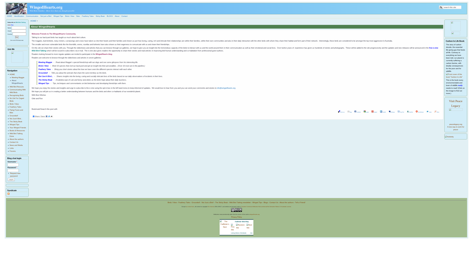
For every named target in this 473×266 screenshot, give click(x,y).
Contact (124, 16)
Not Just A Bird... (16, 119)
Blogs (266, 202)
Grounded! (14, 116)
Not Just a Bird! (208, 202)
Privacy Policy (236, 217)
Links (12, 148)
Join (251, 233)
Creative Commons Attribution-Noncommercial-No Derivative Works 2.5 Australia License (266, 206)
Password (12, 167)
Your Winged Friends (18, 128)
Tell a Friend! (300, 202)
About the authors (17, 139)
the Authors (211, 206)
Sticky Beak (100, 16)
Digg (350, 112)
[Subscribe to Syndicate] (8, 194)
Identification (19, 16)
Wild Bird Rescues (17, 87)
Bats (78, 16)
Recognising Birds (17, 95)
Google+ (375, 112)
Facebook (358, 112)
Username (12, 162)
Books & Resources (17, 131)
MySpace (393, 112)
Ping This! (402, 112)
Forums (13, 151)
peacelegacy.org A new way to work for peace (455, 127)
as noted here (190, 206)
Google (367, 112)
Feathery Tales (88, 16)
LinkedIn (384, 112)
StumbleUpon (421, 112)
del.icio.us (342, 112)
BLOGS (110, 16)
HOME (9, 16)
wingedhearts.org (255, 214)
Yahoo (437, 112)
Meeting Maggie (18, 77)
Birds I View (69, 16)
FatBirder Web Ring (242, 222)
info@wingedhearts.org (226, 88)
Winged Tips (58, 16)
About (117, 16)
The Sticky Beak (16, 122)
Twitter (430, 112)
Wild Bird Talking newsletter (240, 202)
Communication (32, 16)
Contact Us (14, 142)
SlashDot (411, 112)
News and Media (16, 145)
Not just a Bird (45, 16)
